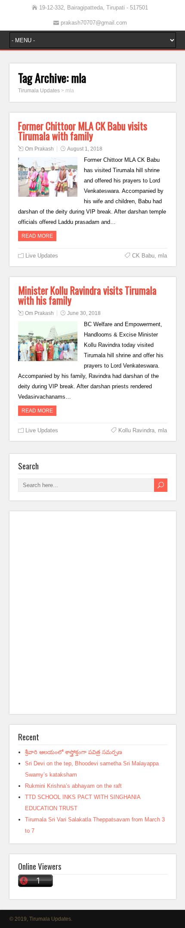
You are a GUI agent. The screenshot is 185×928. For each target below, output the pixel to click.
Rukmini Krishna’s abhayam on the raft (73, 786)
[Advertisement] (92, 612)
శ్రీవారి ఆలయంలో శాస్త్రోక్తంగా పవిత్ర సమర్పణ (73, 752)
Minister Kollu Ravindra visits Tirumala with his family (87, 295)
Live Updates (41, 255)
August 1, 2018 (84, 149)
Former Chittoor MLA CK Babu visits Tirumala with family (82, 131)
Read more (37, 236)
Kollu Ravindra (136, 430)
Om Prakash (39, 149)
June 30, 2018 (84, 313)
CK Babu (143, 255)
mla (162, 255)
